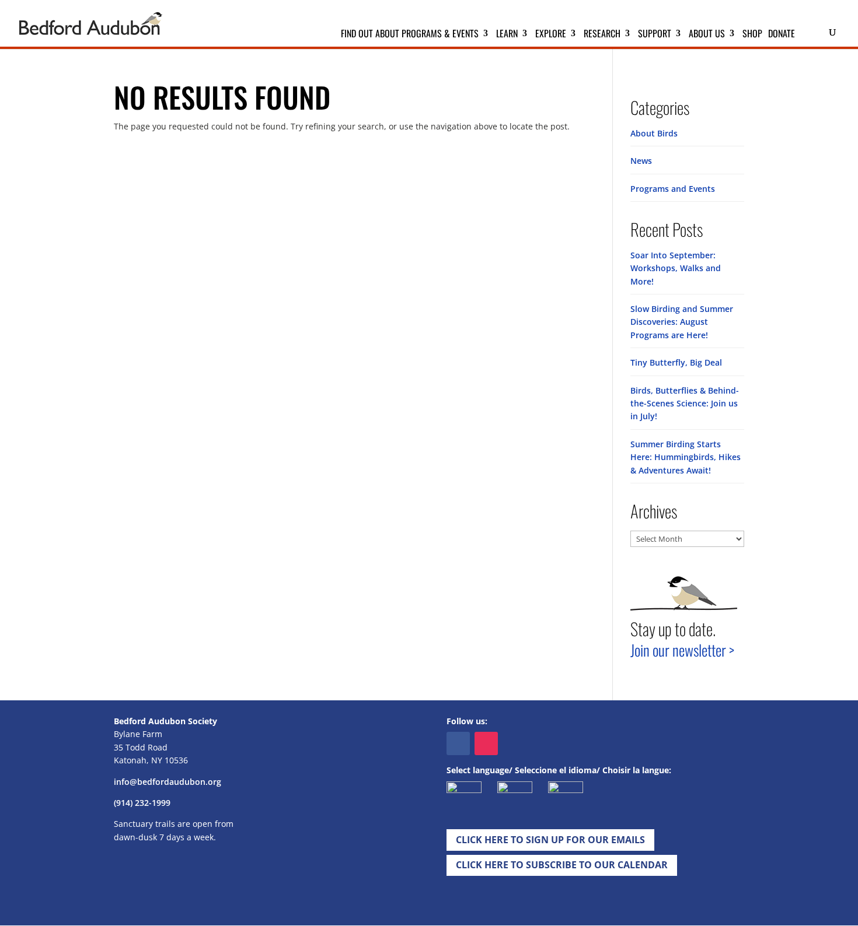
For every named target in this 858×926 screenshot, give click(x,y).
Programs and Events (672, 188)
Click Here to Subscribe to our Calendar (562, 864)
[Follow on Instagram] (486, 743)
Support (654, 34)
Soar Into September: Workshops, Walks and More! (675, 268)
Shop (752, 34)
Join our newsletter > (682, 650)
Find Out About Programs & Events (410, 34)
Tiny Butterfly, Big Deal (676, 362)
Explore (550, 34)
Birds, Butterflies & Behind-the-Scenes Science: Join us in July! (684, 403)
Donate (781, 34)
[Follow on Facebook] (458, 743)
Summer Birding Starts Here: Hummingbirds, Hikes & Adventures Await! (685, 457)
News (641, 160)
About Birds (654, 133)
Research (602, 34)
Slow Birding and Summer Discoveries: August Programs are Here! (681, 322)
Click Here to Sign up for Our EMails (550, 839)
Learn (507, 34)
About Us (707, 34)
